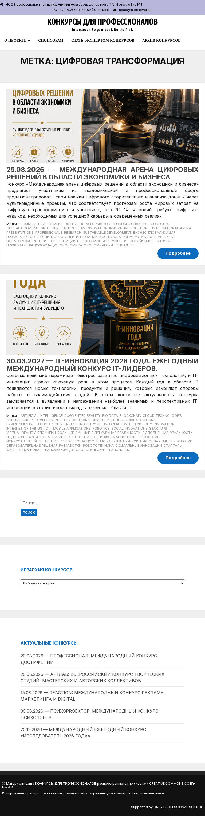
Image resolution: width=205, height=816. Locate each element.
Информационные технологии (130, 437)
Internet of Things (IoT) (29, 428)
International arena (171, 228)
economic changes (129, 224)
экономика (71, 245)
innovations (165, 424)
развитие (119, 241)
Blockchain (130, 416)
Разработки (70, 446)
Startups (158, 428)
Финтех (13, 450)
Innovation (97, 228)
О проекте (15, 40)
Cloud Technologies (162, 416)
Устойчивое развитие (151, 241)
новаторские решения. (27, 241)
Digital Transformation (87, 224)
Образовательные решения (31, 446)
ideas (80, 228)
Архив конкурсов (161, 40)
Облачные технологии (170, 441)
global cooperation (25, 228)
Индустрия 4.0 (20, 437)
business (29, 224)
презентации (63, 241)
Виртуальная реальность (116, 433)
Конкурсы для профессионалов (102, 22)
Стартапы (173, 446)
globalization (60, 228)
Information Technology (128, 424)
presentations (20, 232)
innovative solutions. (130, 228)
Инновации (46, 437)
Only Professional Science (178, 807)
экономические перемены (109, 245)
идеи (69, 237)
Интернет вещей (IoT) (78, 437)
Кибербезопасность (79, 441)
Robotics (101, 428)
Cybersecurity (20, 420)
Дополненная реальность (167, 433)
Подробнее (178, 253)
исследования (113, 237)
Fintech (71, 424)
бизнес (140, 232)
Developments (49, 420)
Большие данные (73, 433)
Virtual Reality (21, 433)
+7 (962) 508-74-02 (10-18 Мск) (85, 10)
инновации (87, 237)
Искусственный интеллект (32, 441)
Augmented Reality (82, 416)
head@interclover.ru (135, 10)
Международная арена (152, 237)
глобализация (161, 232)
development (50, 224)
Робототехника (98, 446)
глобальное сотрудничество (34, 237)
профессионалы (93, 241)
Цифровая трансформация (32, 245)
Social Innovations (129, 428)
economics (159, 224)
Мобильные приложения (123, 441)
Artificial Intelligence (42, 416)
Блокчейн (46, 433)
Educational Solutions (133, 420)
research (72, 232)
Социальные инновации (138, 446)
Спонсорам (50, 40)
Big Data (110, 416)
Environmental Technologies (34, 424)
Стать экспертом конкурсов (102, 40)
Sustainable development (107, 232)
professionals (48, 232)
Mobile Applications (72, 428)
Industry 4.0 (90, 424)
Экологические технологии (103, 450)
